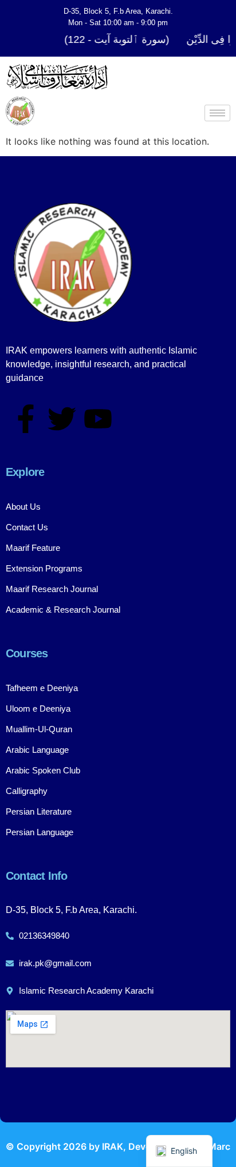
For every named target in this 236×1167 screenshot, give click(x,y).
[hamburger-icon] (217, 113)
